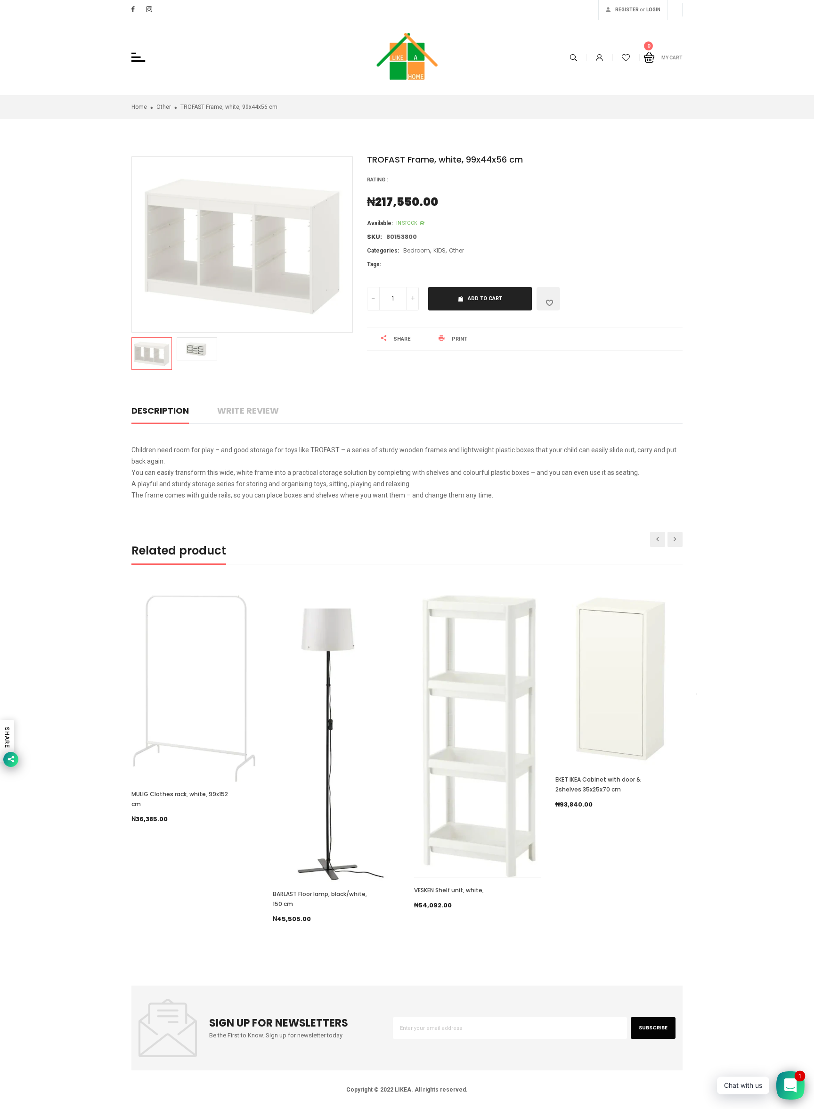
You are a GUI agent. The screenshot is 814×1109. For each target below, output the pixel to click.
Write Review (248, 410)
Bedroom (416, 250)
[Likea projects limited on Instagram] (149, 9)
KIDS (439, 250)
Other (456, 250)
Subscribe (653, 1027)
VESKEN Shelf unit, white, (449, 890)
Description (160, 410)
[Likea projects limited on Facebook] (133, 9)
